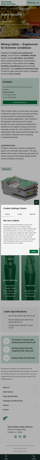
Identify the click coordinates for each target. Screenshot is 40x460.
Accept (33, 251)
